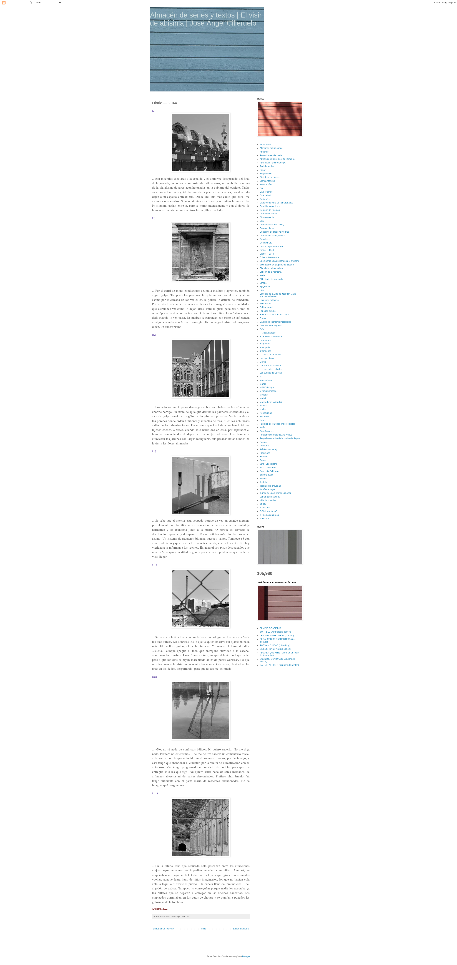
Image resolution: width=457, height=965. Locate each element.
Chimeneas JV (267, 217)
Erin (262, 290)
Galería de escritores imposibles (275, 322)
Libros (263, 362)
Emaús (263, 283)
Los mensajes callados (271, 369)
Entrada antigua (241, 928)
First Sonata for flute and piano (274, 314)
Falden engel (266, 307)
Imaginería (265, 343)
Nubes (263, 420)
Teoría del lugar (267, 489)
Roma (263, 460)
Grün (262, 329)
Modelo (263, 398)
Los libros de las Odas (270, 365)
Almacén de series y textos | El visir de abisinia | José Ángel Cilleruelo (206, 19)
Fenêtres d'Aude (268, 311)
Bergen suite (266, 173)
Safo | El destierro (268, 464)
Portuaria (264, 445)
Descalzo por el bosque (271, 246)
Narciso (263, 405)
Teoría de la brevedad (270, 486)
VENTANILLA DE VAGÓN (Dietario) (277, 635)
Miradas (264, 395)
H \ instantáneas (267, 333)
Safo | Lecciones (268, 467)
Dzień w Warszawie (269, 257)
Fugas (263, 318)
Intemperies (265, 351)
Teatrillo (263, 482)
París (262, 427)
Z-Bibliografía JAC (268, 511)
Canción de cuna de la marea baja (276, 203)
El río (262, 275)
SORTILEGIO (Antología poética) (276, 632)
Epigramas (265, 286)
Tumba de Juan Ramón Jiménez (275, 493)
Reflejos (264, 456)
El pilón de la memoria (271, 272)
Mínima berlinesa (268, 391)
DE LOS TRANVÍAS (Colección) (275, 649)
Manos (263, 384)
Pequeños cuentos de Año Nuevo (276, 435)
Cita (262, 221)
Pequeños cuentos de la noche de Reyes (280, 438)
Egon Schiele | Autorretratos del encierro (279, 261)
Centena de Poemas (270, 210)
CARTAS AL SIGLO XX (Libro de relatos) (279, 665)
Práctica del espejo (269, 449)
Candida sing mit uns (270, 206)
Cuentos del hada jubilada (272, 235)
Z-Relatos (264, 518)
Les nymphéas (267, 358)
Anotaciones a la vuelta (271, 155)
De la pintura (266, 243)
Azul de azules (267, 166)
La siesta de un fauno (270, 354)
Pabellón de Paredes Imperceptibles (277, 424)
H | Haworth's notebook (271, 336)
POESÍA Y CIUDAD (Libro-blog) (275, 645)
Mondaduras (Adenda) (271, 402)
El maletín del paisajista (271, 268)
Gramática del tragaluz (271, 325)
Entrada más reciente (163, 928)
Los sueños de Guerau (271, 373)
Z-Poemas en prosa (269, 515)
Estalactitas (265, 303)
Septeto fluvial (266, 475)
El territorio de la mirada (271, 279)
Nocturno (264, 416)
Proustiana (265, 453)
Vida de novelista (268, 500)
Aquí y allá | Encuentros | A (272, 162)
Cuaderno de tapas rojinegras (274, 232)
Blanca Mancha (267, 181)
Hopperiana (265, 340)
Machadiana (266, 380)
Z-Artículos (265, 507)
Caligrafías (265, 199)
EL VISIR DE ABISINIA (270, 628)
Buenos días (266, 184)
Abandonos (265, 144)
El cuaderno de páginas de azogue (277, 264)
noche (263, 409)
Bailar (262, 170)
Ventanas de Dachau (270, 497)
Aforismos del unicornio (271, 148)
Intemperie (265, 347)
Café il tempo (266, 192)
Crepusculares (267, 228)
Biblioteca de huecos (270, 177)
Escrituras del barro (269, 300)
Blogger (246, 956)
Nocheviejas (266, 413)
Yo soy (263, 504)
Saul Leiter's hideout (270, 471)
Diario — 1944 (267, 250)
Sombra (263, 478)
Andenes (264, 152)
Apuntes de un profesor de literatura (277, 159)
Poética (263, 442)
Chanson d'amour (268, 213)
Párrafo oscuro (267, 431)
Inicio (203, 928)
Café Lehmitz (266, 195)
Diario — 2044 (267, 254)
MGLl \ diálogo (267, 387)
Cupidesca (265, 239)
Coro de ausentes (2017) (272, 224)
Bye (261, 188)
